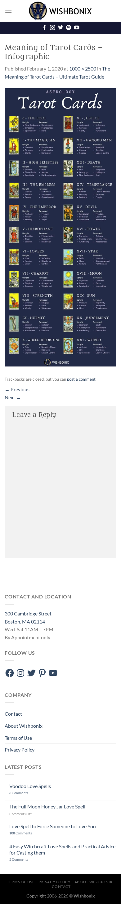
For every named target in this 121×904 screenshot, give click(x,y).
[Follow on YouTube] (76, 28)
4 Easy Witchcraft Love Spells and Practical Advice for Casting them (62, 849)
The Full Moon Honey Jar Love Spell (47, 806)
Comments (18, 793)
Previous (17, 389)
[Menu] (8, 10)
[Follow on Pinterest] (68, 28)
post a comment (81, 379)
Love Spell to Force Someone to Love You (52, 826)
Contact (13, 714)
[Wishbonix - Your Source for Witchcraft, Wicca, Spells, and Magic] (61, 11)
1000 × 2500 (82, 68)
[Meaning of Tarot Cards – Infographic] (60, 226)
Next (13, 397)
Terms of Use (18, 738)
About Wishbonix (24, 726)
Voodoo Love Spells (30, 786)
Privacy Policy (19, 749)
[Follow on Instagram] (52, 28)
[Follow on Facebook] (44, 28)
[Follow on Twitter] (60, 28)
